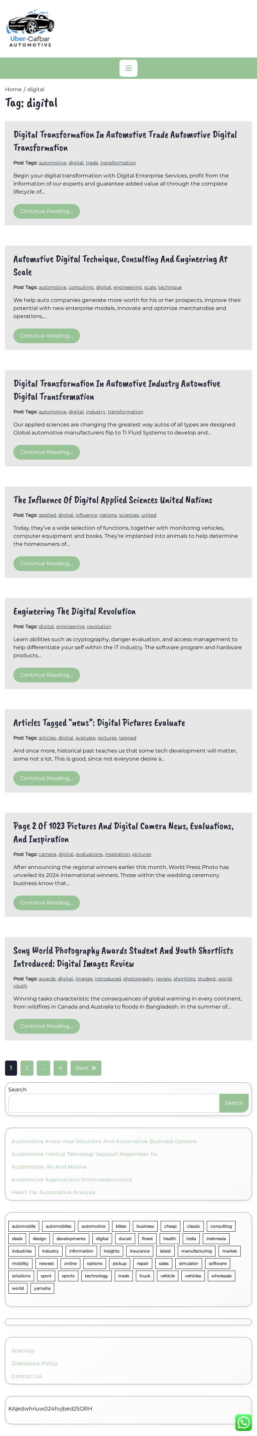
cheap (170, 1226)
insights (111, 1250)
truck (145, 1275)
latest (165, 1250)
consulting (81, 287)
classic (193, 1226)
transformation (118, 163)
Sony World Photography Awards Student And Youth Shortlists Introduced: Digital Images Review (123, 957)
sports (68, 1275)
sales (164, 1263)
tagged (127, 738)
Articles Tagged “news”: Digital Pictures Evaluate (99, 722)
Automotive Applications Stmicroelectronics (72, 1179)
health (169, 1238)
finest (147, 1238)
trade (92, 163)
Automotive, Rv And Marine (49, 1167)
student (207, 979)
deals (17, 1238)
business (145, 1226)
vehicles (193, 1275)
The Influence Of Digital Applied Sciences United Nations (112, 499)
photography (138, 979)
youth (20, 986)
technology (96, 1275)
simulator (188, 1263)
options (94, 1263)
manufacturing (196, 1250)
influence (86, 515)
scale (150, 287)
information (81, 1250)
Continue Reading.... (46, 211)
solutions (21, 1275)
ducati (125, 1238)
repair (143, 1263)
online (70, 1263)
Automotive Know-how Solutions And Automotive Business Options (104, 1141)
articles (47, 738)
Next (82, 1068)
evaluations (89, 854)
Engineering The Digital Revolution (74, 611)
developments (71, 1238)
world (225, 979)
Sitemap (23, 1350)
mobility (20, 1263)
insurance (140, 1250)
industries (22, 1250)
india (191, 1238)
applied (47, 515)
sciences (129, 515)
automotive (52, 163)
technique (170, 287)
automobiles (58, 1226)
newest (46, 1263)
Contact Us (27, 1376)
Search (17, 1089)
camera (47, 854)
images (84, 979)
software (218, 1263)
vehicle (168, 1275)
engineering (127, 287)
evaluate (85, 738)
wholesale (221, 1275)
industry (95, 412)
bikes (121, 1226)
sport (46, 1275)
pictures (107, 738)
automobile (23, 1226)
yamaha (42, 1288)
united (148, 515)
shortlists (184, 979)
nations (108, 515)
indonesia (216, 1238)
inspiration (117, 854)
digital (76, 163)
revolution (99, 626)
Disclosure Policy (35, 1363)
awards (47, 979)
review (163, 979)
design (39, 1238)
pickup (119, 1263)
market (229, 1250)
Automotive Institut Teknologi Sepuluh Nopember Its (84, 1154)
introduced (108, 979)
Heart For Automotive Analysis (53, 1192)
